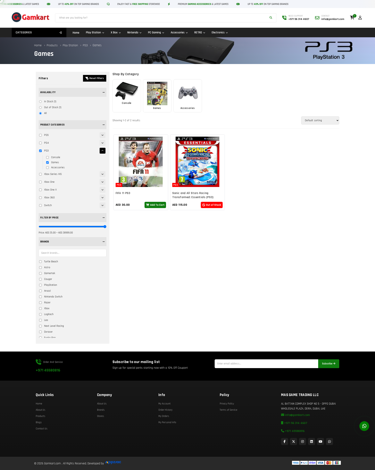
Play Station (93, 32)
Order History (165, 409)
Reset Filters (96, 78)
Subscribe (327, 363)
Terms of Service (228, 409)
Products (52, 45)
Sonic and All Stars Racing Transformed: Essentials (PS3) (192, 195)
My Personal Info (167, 422)
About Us (40, 409)
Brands (101, 409)
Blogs (39, 422)
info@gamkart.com (297, 415)
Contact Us (41, 428)
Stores (100, 416)
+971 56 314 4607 (295, 423)
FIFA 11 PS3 (123, 193)
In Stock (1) (50, 101)
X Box (114, 32)
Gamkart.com (52, 463)
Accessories (178, 32)
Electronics (218, 32)
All (45, 113)
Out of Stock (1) (52, 107)
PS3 (85, 45)
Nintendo (132, 32)
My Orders (163, 416)
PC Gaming (154, 32)
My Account (164, 403)
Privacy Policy (227, 403)
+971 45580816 (48, 370)
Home (76, 33)
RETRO (198, 32)
